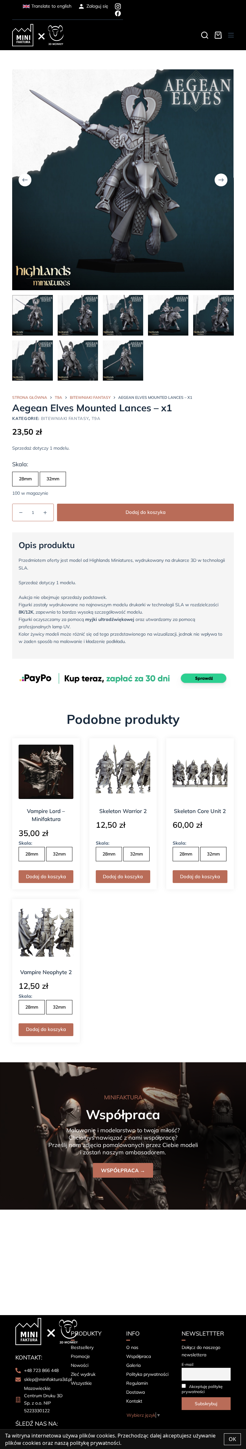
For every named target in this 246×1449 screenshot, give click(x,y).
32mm (52, 479)
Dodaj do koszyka (146, 512)
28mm (25, 479)
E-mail (187, 1364)
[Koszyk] (218, 35)
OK (232, 1439)
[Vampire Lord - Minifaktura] (46, 772)
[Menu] (231, 35)
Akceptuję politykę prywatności (202, 1389)
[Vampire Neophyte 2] (46, 932)
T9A (96, 418)
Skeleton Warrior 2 (123, 811)
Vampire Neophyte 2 (46, 972)
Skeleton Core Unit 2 (200, 811)
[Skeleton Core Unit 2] (200, 772)
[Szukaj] (204, 35)
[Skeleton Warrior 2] (123, 772)
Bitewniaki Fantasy (65, 418)
